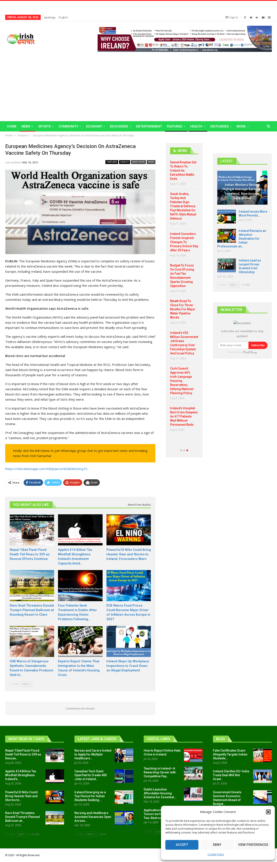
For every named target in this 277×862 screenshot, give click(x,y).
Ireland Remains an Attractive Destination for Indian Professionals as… (241, 238)
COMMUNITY (68, 126)
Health (196, 126)
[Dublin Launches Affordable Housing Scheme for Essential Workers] (193, 794)
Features (174, 126)
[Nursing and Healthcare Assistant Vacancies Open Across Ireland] (124, 818)
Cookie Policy (216, 854)
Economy (94, 126)
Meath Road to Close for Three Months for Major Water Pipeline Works (182, 309)
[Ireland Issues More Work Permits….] (226, 216)
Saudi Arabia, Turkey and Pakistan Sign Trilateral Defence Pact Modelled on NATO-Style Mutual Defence (183, 206)
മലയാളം (49, 17)
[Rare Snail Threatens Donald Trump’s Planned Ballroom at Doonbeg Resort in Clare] (32, 585)
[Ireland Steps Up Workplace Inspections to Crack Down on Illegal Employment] (128, 641)
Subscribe (258, 345)
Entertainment (149, 126)
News (25, 126)
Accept (182, 845)
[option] (184, 297)
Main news (138, 162)
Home (11, 126)
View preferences (253, 845)
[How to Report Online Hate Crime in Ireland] (193, 755)
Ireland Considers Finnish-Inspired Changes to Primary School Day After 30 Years (184, 242)
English (63, 17)
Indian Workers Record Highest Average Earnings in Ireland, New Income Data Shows (242, 191)
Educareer (119, 126)
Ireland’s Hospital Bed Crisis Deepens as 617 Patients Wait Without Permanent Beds (184, 416)
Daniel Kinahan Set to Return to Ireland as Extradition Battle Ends (183, 170)
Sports (44, 126)
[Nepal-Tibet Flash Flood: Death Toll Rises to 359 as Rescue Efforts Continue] (32, 529)
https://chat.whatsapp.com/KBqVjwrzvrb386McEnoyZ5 (46, 469)
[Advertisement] (138, 84)
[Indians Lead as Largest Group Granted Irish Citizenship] (226, 265)
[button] (268, 812)
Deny (217, 845)
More (241, 126)
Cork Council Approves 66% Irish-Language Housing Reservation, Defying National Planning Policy (181, 381)
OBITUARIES (219, 126)
